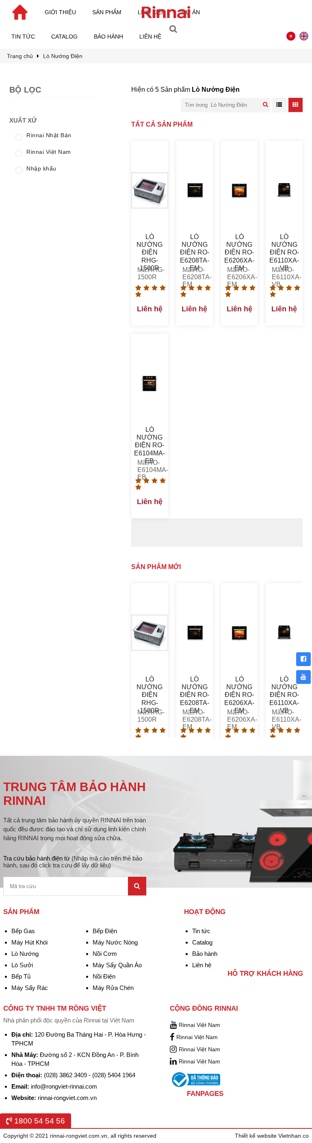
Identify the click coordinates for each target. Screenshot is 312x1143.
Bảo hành (108, 36)
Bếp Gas (23, 930)
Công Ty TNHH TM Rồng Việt (54, 1008)
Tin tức (23, 36)
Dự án (191, 12)
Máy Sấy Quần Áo (117, 965)
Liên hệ (150, 36)
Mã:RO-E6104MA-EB (149, 466)
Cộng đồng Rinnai (204, 1008)
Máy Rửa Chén (113, 987)
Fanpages (205, 1094)
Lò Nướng (25, 953)
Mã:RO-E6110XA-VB (284, 273)
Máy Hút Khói (29, 942)
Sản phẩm (106, 12)
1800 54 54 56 (38, 1121)
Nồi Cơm (105, 953)
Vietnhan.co (293, 1135)
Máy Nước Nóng (115, 942)
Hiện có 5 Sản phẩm (185, 89)
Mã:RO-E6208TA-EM (194, 273)
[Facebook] (303, 659)
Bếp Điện (105, 930)
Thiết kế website (256, 1135)
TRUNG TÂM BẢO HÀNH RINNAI (74, 793)
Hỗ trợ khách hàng (265, 973)
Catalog (64, 36)
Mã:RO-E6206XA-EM (239, 273)
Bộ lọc (25, 89)
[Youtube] (303, 677)
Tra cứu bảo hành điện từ (72, 862)
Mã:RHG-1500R (149, 273)
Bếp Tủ (20, 976)
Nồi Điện (104, 976)
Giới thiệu (60, 12)
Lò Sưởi (22, 965)
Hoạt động (204, 912)
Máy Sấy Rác (29, 987)
